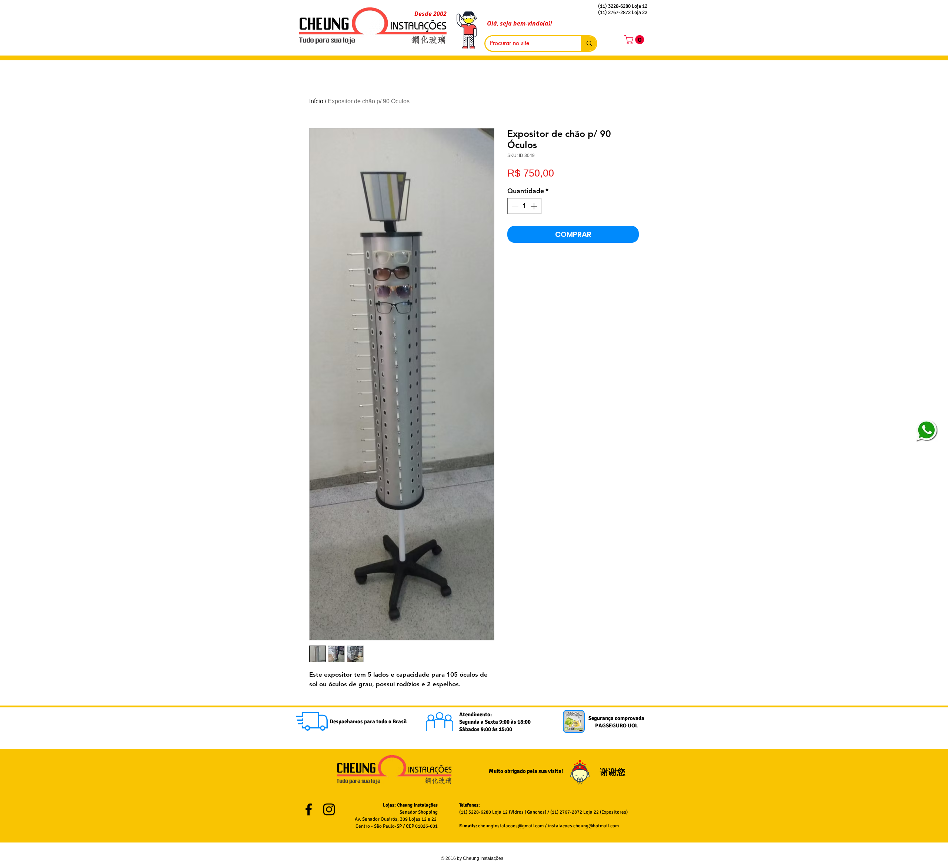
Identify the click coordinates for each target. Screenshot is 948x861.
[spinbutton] (524, 206)
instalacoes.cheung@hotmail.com (583, 826)
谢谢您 (613, 772)
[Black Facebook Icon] (309, 809)
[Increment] (534, 206)
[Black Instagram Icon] (329, 809)
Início (316, 101)
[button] (635, 39)
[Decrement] (514, 206)
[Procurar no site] (588, 43)
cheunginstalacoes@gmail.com (511, 826)
